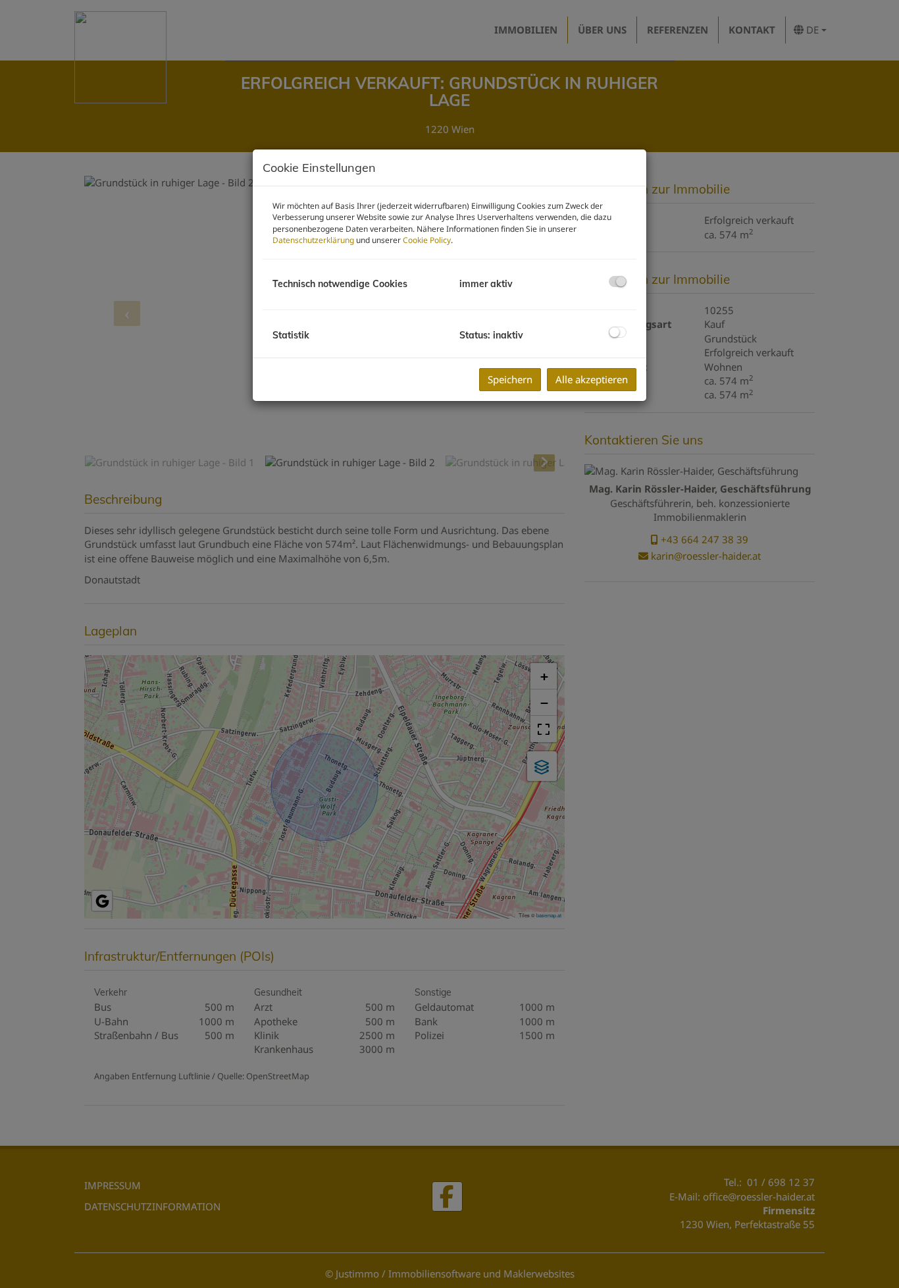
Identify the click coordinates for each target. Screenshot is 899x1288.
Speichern (510, 379)
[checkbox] (618, 281)
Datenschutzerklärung (313, 240)
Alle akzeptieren (591, 379)
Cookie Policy (427, 240)
